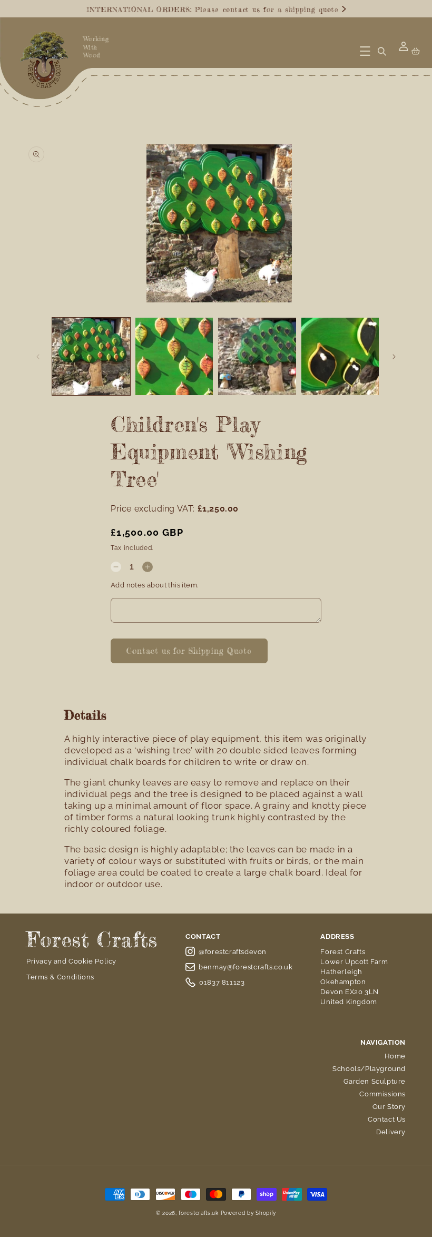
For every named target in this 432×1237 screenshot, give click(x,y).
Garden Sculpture (374, 1081)
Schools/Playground (369, 1069)
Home (395, 1056)
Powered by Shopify (249, 1213)
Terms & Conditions (60, 977)
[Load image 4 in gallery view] (340, 357)
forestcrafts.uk (199, 1213)
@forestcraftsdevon (233, 952)
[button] (365, 51)
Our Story (389, 1107)
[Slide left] (38, 356)
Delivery (391, 1132)
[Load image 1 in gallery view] (91, 357)
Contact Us (387, 1119)
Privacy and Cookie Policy (71, 961)
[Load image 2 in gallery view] (174, 357)
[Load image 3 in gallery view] (257, 357)
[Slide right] (394, 356)
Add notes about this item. (154, 585)
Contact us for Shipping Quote (189, 651)
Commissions (382, 1094)
